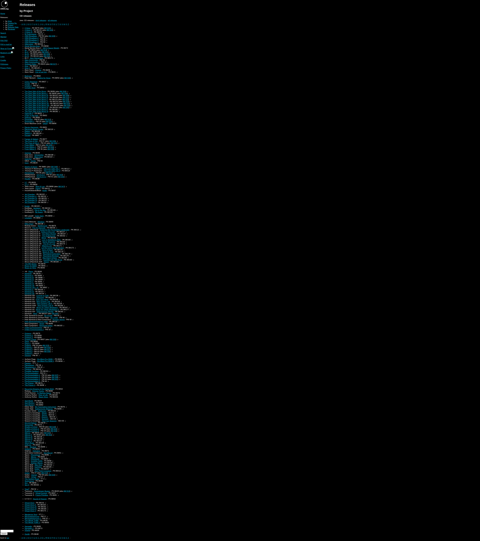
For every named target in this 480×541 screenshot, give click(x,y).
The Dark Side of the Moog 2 (36, 93)
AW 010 (47, 28)
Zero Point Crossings (43, 471)
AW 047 (61, 186)
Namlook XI (29, 292)
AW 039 (50, 149)
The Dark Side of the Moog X (36, 109)
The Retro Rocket (49, 234)
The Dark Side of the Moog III (36, 95)
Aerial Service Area (32, 46)
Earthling (38, 467)
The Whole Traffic (32, 520)
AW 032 (66, 103)
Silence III (28, 437)
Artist (10, 21)
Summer (45, 419)
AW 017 (53, 64)
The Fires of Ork (31, 141)
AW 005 (49, 145)
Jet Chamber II (30, 196)
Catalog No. (12, 23)
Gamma (28, 153)
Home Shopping (48, 242)
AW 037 (55, 375)
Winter (44, 413)
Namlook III (29, 278)
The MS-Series (30, 264)
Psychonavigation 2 (32, 375)
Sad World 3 (29, 405)
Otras (27, 341)
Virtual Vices (29, 503)
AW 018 (52, 427)
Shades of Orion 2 (32, 429)
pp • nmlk (54, 318)
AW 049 (49, 30)
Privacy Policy (5, 68)
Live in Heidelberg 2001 (51, 240)
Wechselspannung (32, 516)
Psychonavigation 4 (32, 379)
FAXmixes (4, 64)
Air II (26, 52)
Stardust (33, 447)
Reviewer (11, 29)
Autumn (45, 417)
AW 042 (54, 143)
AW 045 (66, 107)
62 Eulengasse (30, 34)
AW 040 (50, 147)
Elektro (27, 131)
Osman (34, 475)
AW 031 (47, 56)
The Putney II (30, 385)
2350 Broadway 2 (31, 38)
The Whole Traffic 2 (32, 522)
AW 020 (49, 121)
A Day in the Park (31, 115)
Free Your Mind (42, 300)
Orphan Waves (37, 463)
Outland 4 (28, 351)
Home (2, 14)
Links (2, 57)
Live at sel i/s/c (41, 72)
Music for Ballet (31, 266)
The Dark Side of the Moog (35, 91)
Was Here (38, 465)
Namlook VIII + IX (31, 288)
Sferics (33, 457)
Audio (44, 190)
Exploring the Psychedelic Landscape (54, 230)
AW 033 (52, 475)
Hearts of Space (31, 167)
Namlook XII (29, 294)
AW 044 (61, 177)
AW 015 (65, 99)
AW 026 (54, 431)
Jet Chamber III (31, 198)
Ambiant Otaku (30, 64)
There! (46, 262)
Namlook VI (29, 284)
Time (27, 489)
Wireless (41, 222)
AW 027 (47, 349)
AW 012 (47, 119)
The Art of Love (49, 244)
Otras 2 (27, 343)
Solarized (40, 298)
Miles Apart (29, 224)
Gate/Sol (28, 159)
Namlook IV (29, 280)
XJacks (27, 530)
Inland (38, 188)
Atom (35, 314)
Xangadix (28, 526)
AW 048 (54, 167)
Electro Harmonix (31, 127)
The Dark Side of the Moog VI (36, 101)
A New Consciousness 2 (34, 330)
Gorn (27, 163)
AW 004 (63, 91)
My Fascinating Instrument (45, 407)
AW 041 (55, 379)
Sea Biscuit (48, 453)
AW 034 (67, 105)
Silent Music (29, 443)
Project (10, 25)
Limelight (28, 218)
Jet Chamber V (30, 202)
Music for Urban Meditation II (47, 310)
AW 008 (66, 95)
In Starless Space (44, 393)
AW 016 (44, 473)
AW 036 (47, 351)
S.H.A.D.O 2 (41, 177)
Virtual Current (41, 493)
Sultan (27, 473)
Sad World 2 (29, 403)
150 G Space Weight (51, 48)
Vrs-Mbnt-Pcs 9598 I (45, 359)
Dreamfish (29, 119)
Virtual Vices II (30, 505)
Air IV (27, 56)
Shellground (42, 226)
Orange (38, 70)
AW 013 (67, 491)
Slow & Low (40, 186)
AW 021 (49, 173)
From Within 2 (30, 147)
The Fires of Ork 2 (32, 143)
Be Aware (39, 212)
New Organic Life (43, 302)
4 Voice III (28, 32)
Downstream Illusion (42, 491)
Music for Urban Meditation (47, 308)
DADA (45, 123)
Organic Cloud (30, 339)
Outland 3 (28, 349)
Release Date (13, 27)
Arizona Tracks (38, 391)
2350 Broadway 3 (31, 40)
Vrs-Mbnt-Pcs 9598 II (45, 361)
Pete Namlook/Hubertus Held (36, 322)
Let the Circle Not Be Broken (53, 248)
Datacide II (29, 113)
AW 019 (47, 433)
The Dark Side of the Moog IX (36, 107)
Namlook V (29, 282)
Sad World (29, 401)
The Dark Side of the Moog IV (36, 97)
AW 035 (52, 141)
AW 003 (45, 52)
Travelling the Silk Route (52, 260)
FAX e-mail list (6, 44)
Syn (26, 483)
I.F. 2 (26, 184)
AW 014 (43, 50)
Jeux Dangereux (36, 58)
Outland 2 (28, 347)
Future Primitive (42, 495)
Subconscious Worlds (45, 312)
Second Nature (30, 423)
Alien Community (31, 60)
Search (3, 33)
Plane (30, 271)
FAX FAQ (4, 41)
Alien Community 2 (32, 62)
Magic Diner (43, 397)
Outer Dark (39, 216)
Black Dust (38, 157)
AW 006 (64, 93)
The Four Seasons (49, 421)
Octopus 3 (29, 337)
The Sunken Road (32, 479)
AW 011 (66, 97)
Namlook (28, 274)
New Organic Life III (45, 306)
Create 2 (28, 86)
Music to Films (30, 268)
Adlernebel (29, 44)
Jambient (36, 208)
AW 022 (45, 345)
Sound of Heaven (40, 499)
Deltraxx (28, 117)
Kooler (27, 206)
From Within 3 (30, 149)
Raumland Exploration (51, 254)
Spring (44, 415)
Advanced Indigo (45, 326)
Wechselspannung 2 (33, 518)
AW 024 (54, 429)
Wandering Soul (31, 514)
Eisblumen (42, 411)
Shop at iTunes (6, 49)
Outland (28, 345)
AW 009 (52, 36)
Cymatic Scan (30, 88)
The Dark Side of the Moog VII (37, 103)
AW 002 (49, 435)
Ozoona (28, 355)
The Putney (29, 383)
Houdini (28, 179)
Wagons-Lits (47, 246)
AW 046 (67, 78)
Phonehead (35, 455)
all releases (52, 20)
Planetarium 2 (30, 367)
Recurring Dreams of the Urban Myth (39, 389)
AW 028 (46, 54)
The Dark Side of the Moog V (36, 99)
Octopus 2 (29, 335)
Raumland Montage (51, 256)
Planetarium (29, 365)
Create (27, 84)
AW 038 (55, 377)
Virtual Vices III (30, 507)
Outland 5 (28, 353)
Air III (27, 54)
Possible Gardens (32, 371)
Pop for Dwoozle (38, 228)
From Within (29, 145)
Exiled (37, 469)
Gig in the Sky (40, 210)
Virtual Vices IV (30, 509)
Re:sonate (48, 316)
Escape (27, 135)
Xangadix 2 (29, 528)
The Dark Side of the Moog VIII (37, 105)
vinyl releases (41, 20)
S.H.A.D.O (41, 175)
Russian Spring (59, 320)
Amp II (27, 68)
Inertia (33, 161)
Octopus (28, 333)
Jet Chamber (30, 194)
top (8, 538)
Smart (41, 324)
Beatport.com (5, 53)
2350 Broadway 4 (31, 42)
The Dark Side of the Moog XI (36, 111)
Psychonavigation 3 (32, 377)
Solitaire (28, 449)
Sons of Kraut (47, 250)
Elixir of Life (43, 395)
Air (26, 50)
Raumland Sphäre (50, 258)
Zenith (27, 534)
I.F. (26, 182)
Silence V (28, 441)
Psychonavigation (31, 373)
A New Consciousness (33, 328)
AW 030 (53, 339)
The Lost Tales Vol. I (52, 169)
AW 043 (59, 175)
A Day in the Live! (48, 232)
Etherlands (35, 459)
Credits (3, 60)
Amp (26, 66)
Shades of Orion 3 (32, 431)
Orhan (33, 477)
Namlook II (29, 276)
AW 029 (66, 101)
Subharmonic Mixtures (44, 409)
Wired (44, 238)
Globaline (36, 451)
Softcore (28, 445)
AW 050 (55, 314)
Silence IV (28, 439)
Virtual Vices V (30, 511)
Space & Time (48, 252)
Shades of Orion (31, 427)
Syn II (27, 485)
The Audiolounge (48, 236)
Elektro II (28, 133)
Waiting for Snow (43, 78)
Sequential (29, 425)
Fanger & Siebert (31, 139)
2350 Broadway (31, 36)
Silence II (28, 435)
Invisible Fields (36, 461)
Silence (27, 433)
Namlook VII (29, 286)
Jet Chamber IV (31, 200)
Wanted (3, 37)
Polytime (28, 369)
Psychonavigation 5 (32, 381)
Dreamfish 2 (29, 121)
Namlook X (29, 290)
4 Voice (27, 28)
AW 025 (47, 347)
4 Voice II (28, 30)
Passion (28, 363)
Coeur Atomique (31, 82)
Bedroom (28, 76)
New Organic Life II (44, 304)
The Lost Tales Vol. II (52, 171)
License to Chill (42, 296)
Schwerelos (39, 155)
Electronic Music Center (34, 129)
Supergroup (29, 481)
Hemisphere (29, 173)
